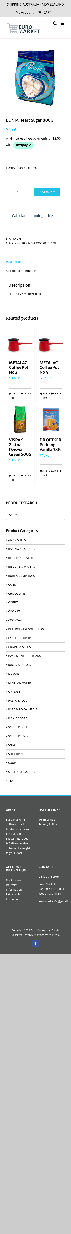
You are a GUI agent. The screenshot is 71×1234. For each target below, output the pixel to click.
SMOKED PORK (18, 736)
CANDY (13, 584)
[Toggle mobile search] (55, 23)
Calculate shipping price (32, 215)
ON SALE (14, 691)
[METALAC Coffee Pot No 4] (51, 342)
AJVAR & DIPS (17, 540)
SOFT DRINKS (17, 754)
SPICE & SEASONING (22, 772)
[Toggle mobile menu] (63, 23)
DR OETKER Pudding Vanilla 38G (50, 445)
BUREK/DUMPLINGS (21, 576)
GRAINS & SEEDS (19, 647)
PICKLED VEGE (17, 718)
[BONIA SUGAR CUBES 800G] (35, 77)
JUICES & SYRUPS (19, 665)
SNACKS (13, 745)
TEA (10, 780)
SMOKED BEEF (17, 727)
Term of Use (47, 819)
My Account (14, 880)
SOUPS (12, 763)
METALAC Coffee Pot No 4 (49, 367)
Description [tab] (13, 262)
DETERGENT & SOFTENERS (26, 629)
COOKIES (14, 611)
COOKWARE (16, 620)
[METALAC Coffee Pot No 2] (20, 342)
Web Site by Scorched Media (42, 935)
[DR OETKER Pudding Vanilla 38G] (51, 419)
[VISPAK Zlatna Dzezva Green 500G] (20, 419)
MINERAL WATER (19, 682)
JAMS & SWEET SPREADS (24, 656)
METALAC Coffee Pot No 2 (18, 367)
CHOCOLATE (16, 593)
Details (27, 393)
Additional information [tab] (21, 271)
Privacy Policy (48, 824)
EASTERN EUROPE (20, 638)
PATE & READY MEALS (22, 709)
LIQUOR (13, 673)
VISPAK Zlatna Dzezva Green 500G (20, 447)
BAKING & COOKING (35, 243)
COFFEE (56, 243)
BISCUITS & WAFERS (21, 566)
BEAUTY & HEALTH (20, 558)
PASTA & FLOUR (18, 700)
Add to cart (47, 192)
